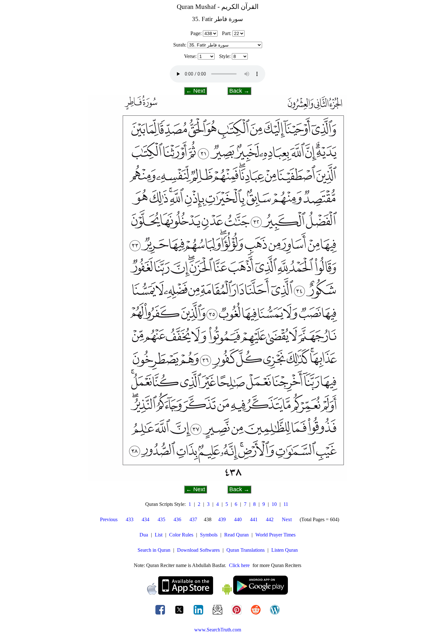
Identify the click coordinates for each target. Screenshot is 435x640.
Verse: (190, 56)
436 (177, 519)
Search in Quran (154, 550)
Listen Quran (284, 550)
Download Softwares (198, 550)
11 (285, 504)
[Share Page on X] (180, 614)
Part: (226, 33)
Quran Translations (245, 550)
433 (129, 519)
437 (193, 519)
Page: (196, 33)
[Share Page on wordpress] (275, 614)
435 (161, 519)
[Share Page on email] (218, 614)
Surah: (179, 44)
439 (222, 519)
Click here (239, 565)
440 (238, 519)
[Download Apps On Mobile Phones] (217, 593)
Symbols (209, 534)
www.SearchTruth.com (217, 629)
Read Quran (236, 534)
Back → (239, 91)
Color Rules (181, 534)
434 (145, 519)
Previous (109, 519)
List (158, 534)
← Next (195, 91)
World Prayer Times (275, 534)
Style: (225, 56)
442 (270, 519)
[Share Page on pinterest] (237, 614)
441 (254, 519)
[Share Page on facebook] (160, 614)
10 (274, 504)
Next (287, 519)
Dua (143, 534)
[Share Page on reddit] (256, 614)
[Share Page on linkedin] (199, 614)
